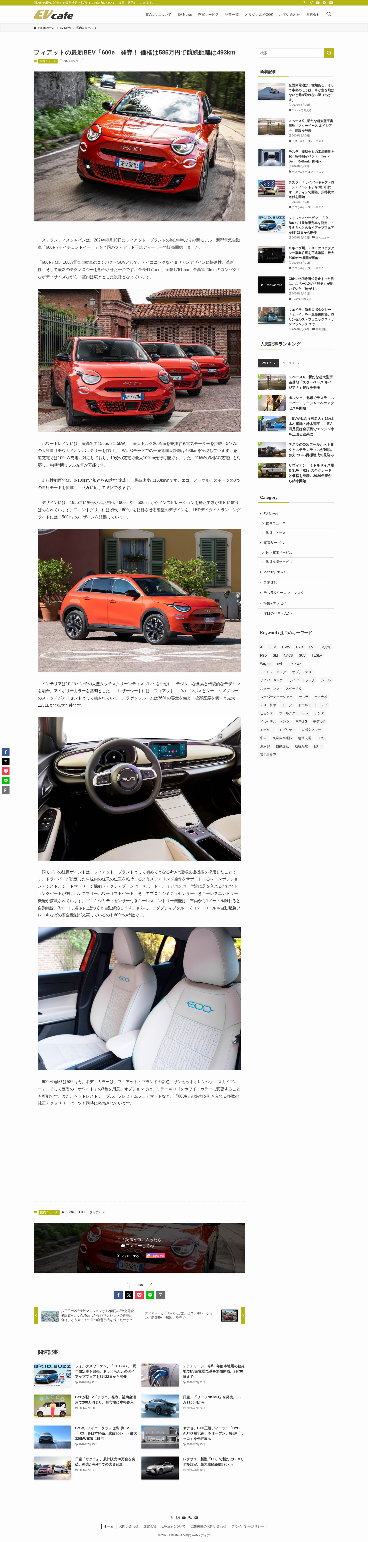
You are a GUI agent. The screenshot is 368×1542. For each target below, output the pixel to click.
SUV (302, 655)
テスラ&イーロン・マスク (283, 593)
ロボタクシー (311, 730)
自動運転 (270, 582)
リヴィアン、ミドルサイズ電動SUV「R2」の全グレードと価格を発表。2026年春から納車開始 (311, 473)
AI (261, 647)
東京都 (265, 746)
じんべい (294, 664)
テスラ (303, 697)
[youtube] (318, 2)
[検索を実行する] (329, 53)
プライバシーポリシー (248, 1526)
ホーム (109, 1526)
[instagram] (311, 2)
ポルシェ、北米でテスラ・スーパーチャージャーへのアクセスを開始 (311, 403)
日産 (320, 738)
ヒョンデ (266, 713)
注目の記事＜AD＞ (278, 613)
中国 (263, 738)
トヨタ (287, 705)
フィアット (97, 1212)
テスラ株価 (268, 705)
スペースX (293, 688)
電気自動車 (268, 754)
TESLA (317, 655)
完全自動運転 (282, 738)
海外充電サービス (279, 562)
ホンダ (319, 713)
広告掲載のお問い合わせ (208, 1526)
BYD (299, 647)
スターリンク (270, 688)
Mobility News (274, 572)
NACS (288, 655)
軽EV (318, 746)
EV (311, 647)
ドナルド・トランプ (312, 705)
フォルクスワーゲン (293, 713)
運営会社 (149, 1526)
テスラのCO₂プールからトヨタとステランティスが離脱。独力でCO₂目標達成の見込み (311, 449)
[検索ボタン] (328, 14)
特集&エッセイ (275, 603)
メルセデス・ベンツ (274, 721)
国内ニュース (48, 60)
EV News (270, 514)
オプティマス (302, 672)
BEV (272, 647)
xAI (279, 664)
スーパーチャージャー (276, 697)
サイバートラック (302, 680)
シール (326, 680)
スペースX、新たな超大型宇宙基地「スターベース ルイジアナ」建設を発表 (311, 382)
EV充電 (324, 647)
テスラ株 (320, 697)
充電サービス (273, 543)
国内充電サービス (279, 552)
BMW (286, 647)
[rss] (324, 2)
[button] (118, 1295)
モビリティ (287, 730)
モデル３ (266, 730)
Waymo (265, 664)
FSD (263, 655)
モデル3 (301, 721)
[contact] (331, 2)
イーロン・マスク (273, 672)
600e (71, 1212)
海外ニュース (276, 533)
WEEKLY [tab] (269, 363)
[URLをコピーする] (160, 1295)
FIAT (82, 1212)
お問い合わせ (128, 1526)
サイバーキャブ (271, 680)
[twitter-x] (305, 2)
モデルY (319, 721)
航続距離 (301, 746)
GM (275, 655)
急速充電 (304, 738)
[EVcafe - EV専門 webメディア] (53, 14)
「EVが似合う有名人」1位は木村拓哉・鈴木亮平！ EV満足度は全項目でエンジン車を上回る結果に (311, 426)
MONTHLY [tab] (291, 363)
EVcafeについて (174, 1526)
